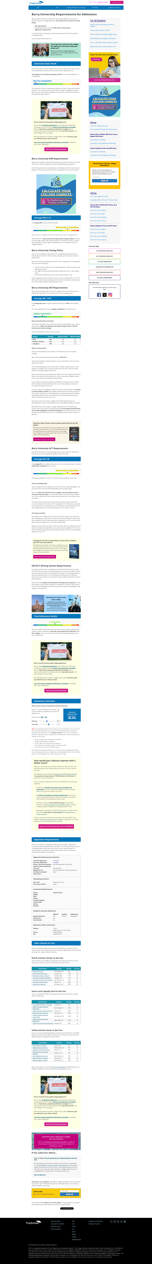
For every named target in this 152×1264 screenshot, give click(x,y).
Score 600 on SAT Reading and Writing (103, 155)
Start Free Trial (117, 2)
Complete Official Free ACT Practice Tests (103, 200)
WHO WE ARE (55, 1221)
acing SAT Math (41, 1165)
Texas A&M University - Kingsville (42, 1005)
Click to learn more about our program (51, 819)
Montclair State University (40, 1013)
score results (58, 812)
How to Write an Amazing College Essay (103, 34)
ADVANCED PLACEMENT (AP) (104, 267)
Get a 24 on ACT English (98, 229)
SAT (38, 7)
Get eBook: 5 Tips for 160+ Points (44, 439)
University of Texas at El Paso (41, 1050)
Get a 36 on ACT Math (97, 214)
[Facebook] (99, 295)
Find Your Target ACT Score (99, 196)
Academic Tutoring (114, 7)
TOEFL (74, 1237)
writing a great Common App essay (58, 1165)
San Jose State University (40, 974)
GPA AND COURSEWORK (104, 278)
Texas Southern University (40, 1058)
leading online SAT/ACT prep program (65, 774)
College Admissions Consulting (76, 7)
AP (73, 1229)
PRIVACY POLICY (94, 1224)
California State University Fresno (42, 1011)
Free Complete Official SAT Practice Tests (103, 129)
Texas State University (39, 984)
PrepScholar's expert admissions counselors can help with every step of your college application (56, 603)
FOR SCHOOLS (56, 1229)
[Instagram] (110, 295)
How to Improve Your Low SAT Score (103, 148)
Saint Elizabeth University (40, 1056)
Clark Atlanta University (40, 1045)
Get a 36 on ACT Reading (98, 217)
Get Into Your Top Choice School (56, 149)
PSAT (74, 1226)
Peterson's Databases (58, 1067)
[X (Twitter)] (111, 1221)
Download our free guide (40, 428)
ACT (57, 7)
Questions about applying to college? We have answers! (56, 1138)
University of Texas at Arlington (42, 978)
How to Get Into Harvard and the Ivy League (102, 25)
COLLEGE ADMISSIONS (105, 261)
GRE (73, 1232)
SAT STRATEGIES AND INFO (104, 251)
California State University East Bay (43, 1023)
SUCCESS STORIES (57, 1224)
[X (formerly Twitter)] (105, 295)
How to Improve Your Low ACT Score (103, 226)
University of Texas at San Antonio (43, 980)
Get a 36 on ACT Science (98, 221)
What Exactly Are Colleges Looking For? (103, 38)
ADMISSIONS (76, 1239)
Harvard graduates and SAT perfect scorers (57, 805)
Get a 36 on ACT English (98, 210)
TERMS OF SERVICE (96, 1221)
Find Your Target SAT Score (99, 126)
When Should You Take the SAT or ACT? (103, 47)
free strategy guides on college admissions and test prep (55, 1159)
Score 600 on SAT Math (97, 152)
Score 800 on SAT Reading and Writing (103, 143)
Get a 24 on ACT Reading (98, 236)
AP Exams (95, 7)
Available (56, 862)
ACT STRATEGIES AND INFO (104, 256)
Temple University (38, 971)
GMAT (74, 1234)
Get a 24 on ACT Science (98, 240)
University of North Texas (40, 982)
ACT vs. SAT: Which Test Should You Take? (104, 42)
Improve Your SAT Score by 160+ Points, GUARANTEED (56, 826)
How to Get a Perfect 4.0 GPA (100, 30)
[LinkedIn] (125, 1221)
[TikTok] (121, 1221)
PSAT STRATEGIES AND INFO (104, 272)
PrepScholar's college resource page (55, 1142)
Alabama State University (40, 1048)
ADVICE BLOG (56, 1226)
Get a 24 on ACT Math (97, 233)
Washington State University (41, 976)
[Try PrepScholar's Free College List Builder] (56, 192)
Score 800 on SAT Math (97, 140)
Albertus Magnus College (40, 1060)
